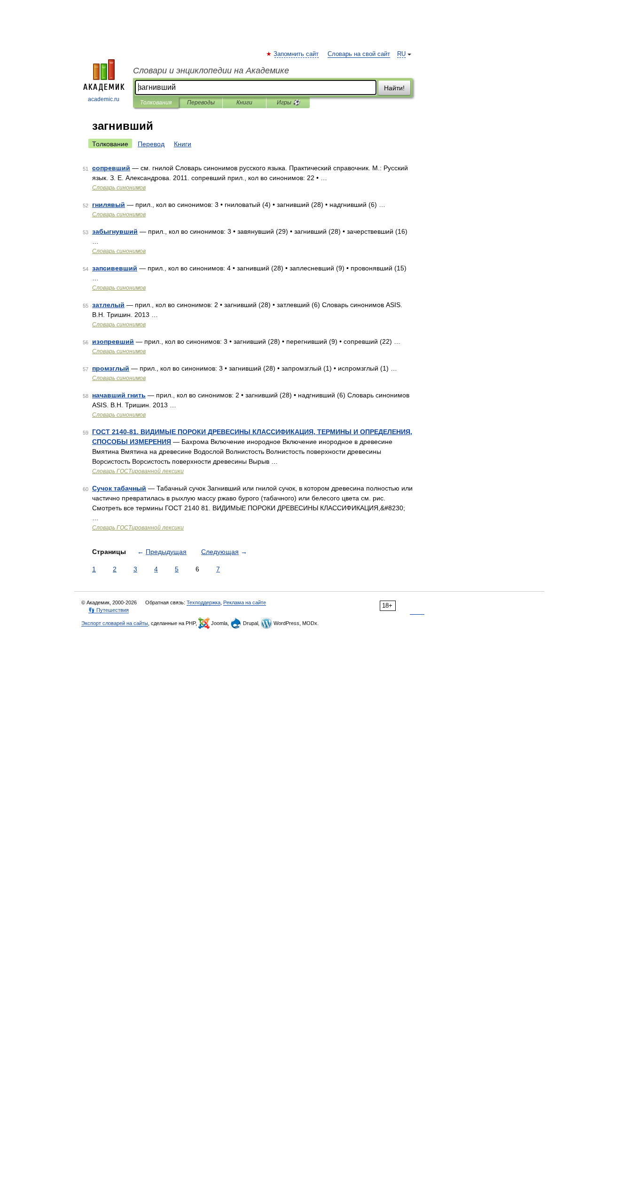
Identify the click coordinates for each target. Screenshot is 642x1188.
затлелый (108, 305)
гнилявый (108, 204)
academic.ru (103, 99)
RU (401, 54)
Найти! (394, 88)
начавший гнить (119, 395)
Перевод (151, 144)
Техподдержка (203, 602)
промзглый (110, 368)
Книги (244, 102)
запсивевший (114, 268)
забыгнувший (115, 231)
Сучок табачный (119, 488)
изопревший (113, 341)
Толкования (156, 102)
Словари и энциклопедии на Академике (211, 70)
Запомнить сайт (296, 54)
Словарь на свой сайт (359, 54)
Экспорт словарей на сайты (114, 623)
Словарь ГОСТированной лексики (138, 471)
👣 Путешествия (108, 610)
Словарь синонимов (119, 187)
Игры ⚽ (288, 102)
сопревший (111, 168)
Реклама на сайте (244, 602)
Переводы (201, 102)
